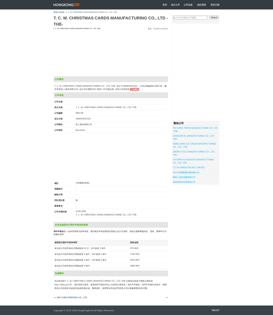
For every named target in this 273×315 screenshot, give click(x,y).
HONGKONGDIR (67, 4)
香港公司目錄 (59, 12)
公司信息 (188, 4)
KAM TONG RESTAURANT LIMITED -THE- (147, 298)
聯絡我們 (215, 310)
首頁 (165, 4)
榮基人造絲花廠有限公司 (184, 177)
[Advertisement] (111, 52)
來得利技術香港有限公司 (184, 182)
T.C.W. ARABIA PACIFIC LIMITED (189, 167)
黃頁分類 (215, 4)
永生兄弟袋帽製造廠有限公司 (186, 172)
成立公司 (175, 4)
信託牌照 (201, 4)
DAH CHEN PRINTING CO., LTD (72, 297)
